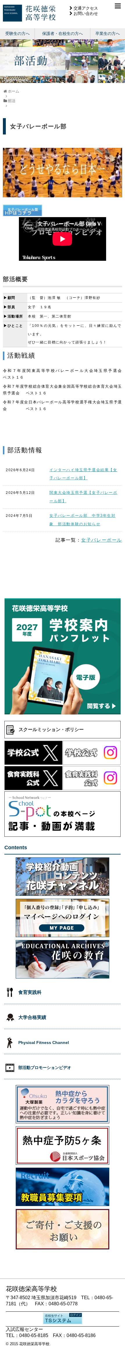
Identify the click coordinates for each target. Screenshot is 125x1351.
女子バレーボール (101, 540)
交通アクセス (86, 8)
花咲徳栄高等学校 (34, 1344)
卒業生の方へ (107, 33)
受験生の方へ (17, 33)
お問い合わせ (86, 13)
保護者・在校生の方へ (62, 33)
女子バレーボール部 (23, 209)
